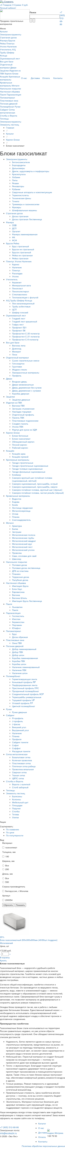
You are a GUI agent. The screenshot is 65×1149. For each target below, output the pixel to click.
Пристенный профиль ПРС (25, 688)
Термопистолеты (20, 195)
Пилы (15, 180)
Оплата (42, 1136)
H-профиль (17, 718)
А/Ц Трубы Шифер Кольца (8, 52)
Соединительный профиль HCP (28, 694)
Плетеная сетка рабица (24, 766)
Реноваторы (18, 186)
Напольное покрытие (10, 88)
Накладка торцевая (21, 411)
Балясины (17, 796)
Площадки (17, 805)
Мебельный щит (20, 802)
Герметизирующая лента (24, 679)
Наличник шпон (20, 673)
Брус (14, 634)
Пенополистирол (20, 291)
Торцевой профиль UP (23, 700)
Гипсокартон (18, 363)
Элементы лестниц (9, 124)
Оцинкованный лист (10, 58)
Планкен (16, 573)
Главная (10, 127)
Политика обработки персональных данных (43, 1145)
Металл (15, 85)
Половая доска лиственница (26, 567)
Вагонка (16, 594)
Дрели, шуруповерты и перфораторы (30, 171)
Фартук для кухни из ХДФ (24, 429)
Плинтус (16, 270)
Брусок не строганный (23, 249)
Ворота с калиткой (21, 784)
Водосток (16, 498)
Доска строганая (20, 216)
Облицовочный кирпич (23, 441)
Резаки (15, 183)
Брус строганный (20, 246)
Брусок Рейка (12, 243)
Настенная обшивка (10, 91)
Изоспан (16, 618)
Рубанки (16, 189)
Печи (14, 354)
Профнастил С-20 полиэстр (26, 333)
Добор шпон (18, 655)
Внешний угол (19, 727)
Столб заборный (20, 787)
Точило (15, 201)
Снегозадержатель (21, 519)
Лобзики (16, 177)
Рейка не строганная (22, 255)
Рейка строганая (20, 258)
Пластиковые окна (9, 100)
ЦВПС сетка (18, 778)
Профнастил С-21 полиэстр (26, 336)
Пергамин (17, 624)
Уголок (15, 276)
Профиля (16, 739)
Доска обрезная (20, 637)
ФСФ (14, 240)
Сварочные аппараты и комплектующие (32, 192)
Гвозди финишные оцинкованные (28, 471)
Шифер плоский (20, 312)
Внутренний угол (20, 730)
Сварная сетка (19, 772)
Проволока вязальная (23, 769)
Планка (15, 516)
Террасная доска (20, 576)
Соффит (16, 748)
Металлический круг (22, 543)
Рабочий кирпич (20, 447)
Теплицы (4, 118)
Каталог (10, 133)
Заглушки (16, 531)
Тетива (15, 814)
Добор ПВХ (17, 652)
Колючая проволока (22, 760)
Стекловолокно (19, 294)
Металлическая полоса (23, 534)
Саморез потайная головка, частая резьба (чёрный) (38, 492)
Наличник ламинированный (26, 667)
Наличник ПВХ (19, 670)
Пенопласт (17, 288)
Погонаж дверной (8, 103)
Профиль (16, 375)
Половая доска (19, 564)
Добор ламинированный (24, 649)
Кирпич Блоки (11, 73)
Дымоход (16, 348)
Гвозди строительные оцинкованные (30, 465)
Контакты (42, 1141)
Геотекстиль (18, 615)
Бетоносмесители (21, 162)
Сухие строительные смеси (25, 360)
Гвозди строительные (22, 462)
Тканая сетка (18, 775)
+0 (1, 4)
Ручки (17, 106)
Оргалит (16, 231)
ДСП (14, 228)
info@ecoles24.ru (8, 1133)
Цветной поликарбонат (23, 706)
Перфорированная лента (24, 685)
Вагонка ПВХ (18, 405)
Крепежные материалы (10, 78)
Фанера (4, 40)
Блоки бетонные (20, 435)
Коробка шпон (19, 664)
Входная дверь (19, 381)
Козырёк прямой (20, 456)
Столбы (16, 811)
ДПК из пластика (20, 570)
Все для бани (6, 61)
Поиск (33, 12)
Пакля (3, 94)
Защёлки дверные (21, 399)
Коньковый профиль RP (24, 682)
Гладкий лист (18, 318)
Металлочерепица (21, 510)
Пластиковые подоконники (25, 420)
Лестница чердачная (22, 507)
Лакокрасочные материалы (25, 372)
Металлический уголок (23, 549)
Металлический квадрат (24, 540)
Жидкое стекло (19, 369)
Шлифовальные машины (24, 210)
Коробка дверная (20, 393)
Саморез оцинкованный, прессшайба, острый (35, 483)
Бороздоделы (19, 165)
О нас (41, 1127)
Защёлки (4, 70)
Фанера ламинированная (24, 234)
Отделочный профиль (23, 414)
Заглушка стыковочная (23, 408)
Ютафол (16, 628)
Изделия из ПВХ (14, 402)
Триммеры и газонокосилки (25, 204)
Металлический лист (22, 546)
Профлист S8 (18, 330)
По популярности (14, 835)
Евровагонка (18, 591)
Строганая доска (8, 37)
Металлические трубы (23, 537)
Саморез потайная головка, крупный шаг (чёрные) (37, 489)
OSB (14, 225)
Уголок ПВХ (17, 426)
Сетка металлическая (7, 111)
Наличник (17, 267)
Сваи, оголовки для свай (24, 555)
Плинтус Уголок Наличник (8, 45)
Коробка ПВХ (18, 661)
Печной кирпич (19, 444)
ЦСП (14, 309)
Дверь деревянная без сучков (26, 387)
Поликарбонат (7, 106)
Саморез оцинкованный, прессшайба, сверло (34, 486)
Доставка (42, 1132)
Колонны (16, 799)
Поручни (16, 808)
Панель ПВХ (18, 417)
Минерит (16, 351)
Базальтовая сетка (21, 757)
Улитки (15, 817)
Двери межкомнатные (23, 384)
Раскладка (17, 273)
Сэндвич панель (20, 423)
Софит (15, 745)
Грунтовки (17, 366)
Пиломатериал (7, 97)
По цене (10, 832)
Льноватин (17, 606)
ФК (13, 237)
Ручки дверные (19, 712)
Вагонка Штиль (19, 597)
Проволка (17, 552)
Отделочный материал (6, 66)
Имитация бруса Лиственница (27, 600)
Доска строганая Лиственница (27, 219)
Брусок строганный (21, 252)
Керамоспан (18, 621)
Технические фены (21, 198)
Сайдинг (4, 109)
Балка (15, 528)
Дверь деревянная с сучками (26, 390)
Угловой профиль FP (22, 703)
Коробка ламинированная (25, 658)
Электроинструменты (10, 34)
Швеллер (16, 558)
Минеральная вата (21, 285)
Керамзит (16, 282)
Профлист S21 (19, 327)
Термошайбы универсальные (26, 697)
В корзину (5, 957)
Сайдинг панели (20, 742)
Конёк (15, 504)
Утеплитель (5, 49)
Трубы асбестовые (21, 306)
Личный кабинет (8, 7)
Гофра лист (18, 324)
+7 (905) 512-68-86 (62, 18)
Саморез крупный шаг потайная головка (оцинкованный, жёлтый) (32, 479)
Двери (13, 67)
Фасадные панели (21, 751)
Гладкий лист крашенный (24, 321)
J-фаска (16, 724)
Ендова (15, 501)
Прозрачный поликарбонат (25, 691)
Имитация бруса (20, 585)
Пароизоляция (14, 94)
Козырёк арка (18, 453)
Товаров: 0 (8, 4)
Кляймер (16, 474)
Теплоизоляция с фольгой (25, 297)
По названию (12, 829)
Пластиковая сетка (21, 763)
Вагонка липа (18, 345)
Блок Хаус (17, 588)
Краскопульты (19, 174)
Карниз (15, 264)
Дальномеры (18, 168)
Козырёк (4, 76)
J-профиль (17, 721)
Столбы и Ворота (8, 115)
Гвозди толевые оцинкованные (27, 468)
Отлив (15, 513)
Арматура (17, 525)
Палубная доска (20, 579)
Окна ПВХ (17, 643)
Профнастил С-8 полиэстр (25, 339)
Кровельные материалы (6, 84)
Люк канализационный (23, 303)
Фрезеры (16, 207)
